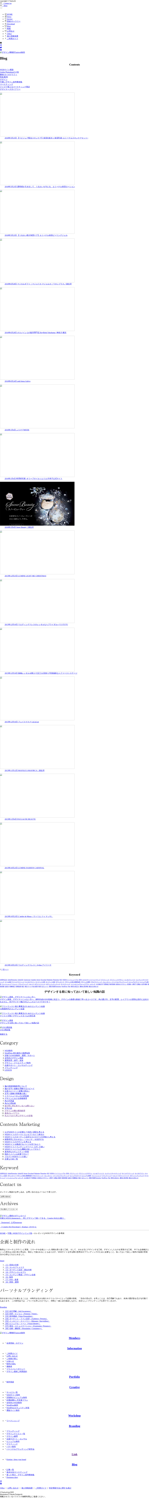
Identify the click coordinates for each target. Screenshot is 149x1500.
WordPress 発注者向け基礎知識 (17, 1053)
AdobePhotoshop (12, 980)
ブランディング (23, 984)
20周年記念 (3, 980)
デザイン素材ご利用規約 (17, 1372)
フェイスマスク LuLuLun (22, 722)
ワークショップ (13, 1421)
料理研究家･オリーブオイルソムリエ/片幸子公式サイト (33, 479)
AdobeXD (20, 980)
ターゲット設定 (50, 982)
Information (74, 1348)
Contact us (7, 3)
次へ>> (6, 969)
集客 (53, 986)
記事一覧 (10, 1470)
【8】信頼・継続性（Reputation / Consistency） (24, 1328)
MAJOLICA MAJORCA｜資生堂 (25, 770)
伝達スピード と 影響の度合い (17, 1091)
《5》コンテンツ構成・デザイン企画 (20, 1275)
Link (74, 1454)
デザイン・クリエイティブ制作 (18, 1063)
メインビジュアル (76, 984)
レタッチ (92, 984)
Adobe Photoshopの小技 (9, 72)
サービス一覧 (12, 1392)
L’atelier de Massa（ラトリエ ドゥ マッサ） (29, 916)
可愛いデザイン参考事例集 (11, 82)
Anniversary (27, 980)
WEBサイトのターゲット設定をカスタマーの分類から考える (30, 1137)
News (9, 17)
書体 (145, 984)
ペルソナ (31, 984)
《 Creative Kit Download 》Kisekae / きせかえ (18, 1227)
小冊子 (134, 984)
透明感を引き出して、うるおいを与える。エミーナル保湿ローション (40, 187)
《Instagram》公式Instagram (11, 1223)
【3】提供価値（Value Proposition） (19, 1316)
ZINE (80, 980)
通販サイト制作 (13, 1410)
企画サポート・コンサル (17, 1439)
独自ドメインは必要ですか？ (17, 1154)
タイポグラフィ (30, 982)
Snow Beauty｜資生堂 (19, 527)
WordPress (64, 986)
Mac (69, 986)
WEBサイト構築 (7, 70)
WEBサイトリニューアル (70, 980)
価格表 (9, 1366)
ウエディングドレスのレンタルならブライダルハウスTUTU (36, 624)
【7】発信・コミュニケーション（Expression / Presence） (28, 1326)
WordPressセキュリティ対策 (18, 1408)
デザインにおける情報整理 (16, 1098)
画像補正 (12, 986)
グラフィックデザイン (117, 980)
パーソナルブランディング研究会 (20, 1449)
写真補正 (106, 984)
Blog (4, 6)
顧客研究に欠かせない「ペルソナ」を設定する (24, 1139)
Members (74, 1338)
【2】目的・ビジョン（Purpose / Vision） (21, 1314)
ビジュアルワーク (134, 982)
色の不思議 (9, 1101)
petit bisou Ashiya (17, 381)
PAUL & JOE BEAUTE (20, 819)
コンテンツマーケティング (113, 1173)
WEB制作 (9, 1051)
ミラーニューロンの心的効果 (17, 1096)
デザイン (3, 79)
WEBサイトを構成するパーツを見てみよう (23, 1144)
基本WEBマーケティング (17, 1472)
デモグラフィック (96, 982)
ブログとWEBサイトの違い (16, 1157)
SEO (60, 980)
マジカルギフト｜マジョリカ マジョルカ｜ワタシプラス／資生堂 (38, 284)
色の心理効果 (10, 1103)
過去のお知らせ (93, 986)
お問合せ (10, 31)
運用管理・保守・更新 (14, 1060)
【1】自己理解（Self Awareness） (18, 1311)
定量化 (129, 984)
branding (33, 980)
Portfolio (74, 1376)
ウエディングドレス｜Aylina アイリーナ (28, 965)
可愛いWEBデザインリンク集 (19, 1233)
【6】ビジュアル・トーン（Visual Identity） (23, 1324)
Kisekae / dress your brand (16, 1459)
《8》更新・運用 (12, 1282)
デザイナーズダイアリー (10, 89)
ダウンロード (60, 982)
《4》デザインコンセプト (15, 1272)
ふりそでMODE (17, 430)
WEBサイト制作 (13, 1395)
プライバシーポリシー (16, 1369)
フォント (15, 984)
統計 (23, 986)
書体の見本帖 (84, 986)
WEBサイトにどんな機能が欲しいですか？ (23, 1149)
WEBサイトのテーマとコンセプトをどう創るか (24, 1134)
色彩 (39, 986)
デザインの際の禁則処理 (15, 1111)
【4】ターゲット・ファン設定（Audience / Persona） (26, 1319)
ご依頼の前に (12, 1359)
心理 (142, 984)
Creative (74, 1387)
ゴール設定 (8, 982)
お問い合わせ (5, 1196)
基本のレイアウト (12, 1113)
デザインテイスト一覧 (16, 1434)
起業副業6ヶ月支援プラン (17, 1400)
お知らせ (10, 1361)
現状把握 (64, 1178)
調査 (50, 986)
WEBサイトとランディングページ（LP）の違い (25, 1147)
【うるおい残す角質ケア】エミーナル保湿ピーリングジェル (36, 235)
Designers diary (12, 1477)
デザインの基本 (85, 982)
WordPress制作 (12, 1405)
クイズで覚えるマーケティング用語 (15, 87)
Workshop (74, 1415)
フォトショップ (7, 984)
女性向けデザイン (121, 984)
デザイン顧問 (12, 1436)
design (38, 980)
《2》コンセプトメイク (14, 1267)
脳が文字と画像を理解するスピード (19, 1089)
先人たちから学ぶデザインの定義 (19, 1116)
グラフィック (105, 980)
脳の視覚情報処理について (16, 1086)
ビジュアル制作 (86, 1175)
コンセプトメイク (129, 980)
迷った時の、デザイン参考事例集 (20, 1475)
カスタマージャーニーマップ (91, 980)
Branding (74, 1425)
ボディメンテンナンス (53, 984)
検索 (9, 29)
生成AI (7, 986)
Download (11, 24)
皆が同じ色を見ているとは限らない (19, 1106)
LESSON (8, 1070)
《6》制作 (9, 1277)
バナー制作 (11, 1447)
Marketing (50, 980)
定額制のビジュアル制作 (17, 1397)
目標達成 (18, 986)
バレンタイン (106, 982)
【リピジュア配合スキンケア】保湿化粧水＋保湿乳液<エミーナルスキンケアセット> (46, 138)
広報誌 (138, 984)
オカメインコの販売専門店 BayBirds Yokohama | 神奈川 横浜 (35, 333)
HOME (10, 14)
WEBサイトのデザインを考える (18, 1142)
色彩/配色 (4, 77)
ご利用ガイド (12, 39)
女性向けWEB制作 (14, 1403)
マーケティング (6, 84)
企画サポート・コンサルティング (19, 1065)
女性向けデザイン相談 (14, 1058)
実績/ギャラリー (13, 21)
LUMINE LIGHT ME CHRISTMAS (25, 576)
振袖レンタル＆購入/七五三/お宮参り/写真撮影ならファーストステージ (41, 673)
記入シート (45, 986)
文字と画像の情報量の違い (16, 1094)
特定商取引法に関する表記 (60, 1488)
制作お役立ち (75, 986)
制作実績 (112, 984)
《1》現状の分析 (12, 1265)
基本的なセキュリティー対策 (17, 1152)
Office (9, 34)
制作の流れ (11, 1364)
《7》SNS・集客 (11, 1280)
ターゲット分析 (40, 982)
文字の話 (8, 1108)
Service (9, 19)
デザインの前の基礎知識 (72, 982)
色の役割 (35, 986)
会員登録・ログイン (15, 1343)
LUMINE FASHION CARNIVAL (24, 868)
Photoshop (56, 980)
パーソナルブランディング (119, 982)
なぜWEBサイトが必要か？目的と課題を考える (24, 1132)
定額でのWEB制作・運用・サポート (20, 1055)
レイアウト (85, 984)
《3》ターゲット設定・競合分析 (18, 1270)
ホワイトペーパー (40, 984)
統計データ (28, 986)
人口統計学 (99, 984)
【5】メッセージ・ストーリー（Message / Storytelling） (27, 1321)
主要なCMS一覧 (11, 1159)
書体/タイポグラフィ (8, 75)
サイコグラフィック (18, 982)
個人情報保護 (12, 36)
